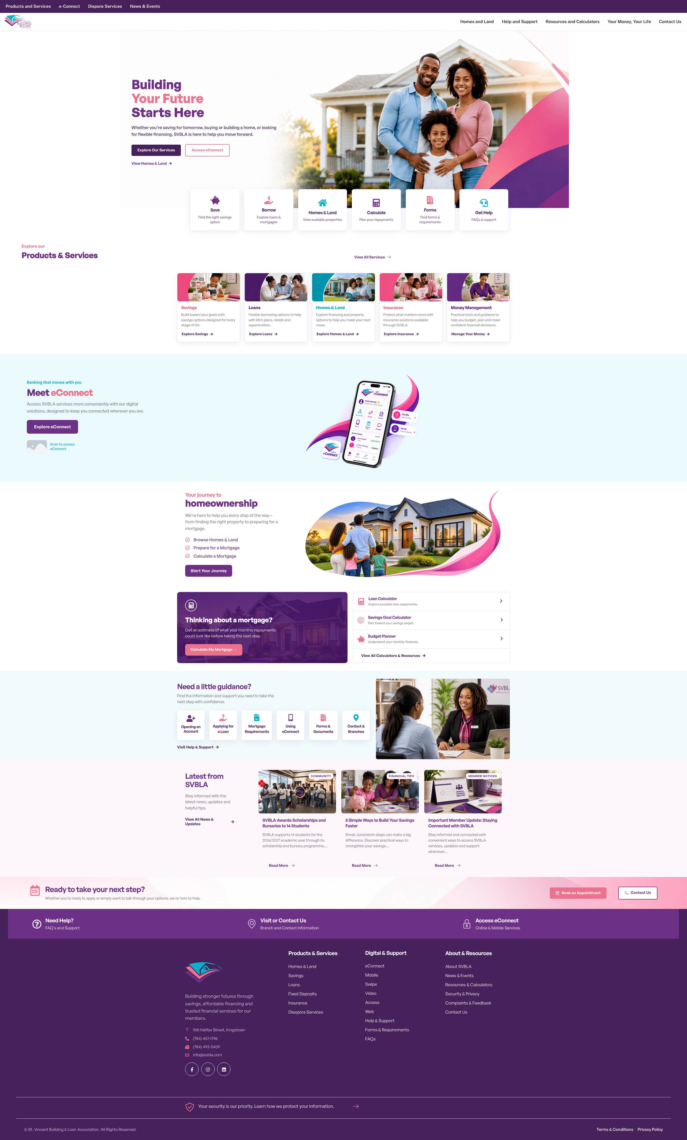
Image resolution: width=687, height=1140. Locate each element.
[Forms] (430, 200)
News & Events (145, 6)
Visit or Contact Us (283, 920)
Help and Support (520, 22)
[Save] (215, 200)
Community (321, 776)
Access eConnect (497, 920)
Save (215, 210)
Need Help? (59, 920)
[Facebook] (192, 1069)
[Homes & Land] (323, 203)
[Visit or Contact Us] (251, 924)
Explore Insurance (399, 334)
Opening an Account (190, 729)
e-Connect (69, 6)
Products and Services (28, 6)
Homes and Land (477, 22)
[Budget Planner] (360, 639)
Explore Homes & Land (335, 334)
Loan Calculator (382, 598)
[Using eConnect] (290, 717)
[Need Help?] (36, 924)
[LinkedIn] (224, 1069)
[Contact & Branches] (356, 717)
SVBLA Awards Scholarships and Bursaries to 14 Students (294, 822)
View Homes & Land (149, 163)
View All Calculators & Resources (390, 655)
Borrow (269, 210)
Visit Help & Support (195, 747)
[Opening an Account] (190, 718)
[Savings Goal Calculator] (360, 620)
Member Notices (482, 776)
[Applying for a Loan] (223, 717)
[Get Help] (484, 203)
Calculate (376, 212)
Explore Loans (260, 334)
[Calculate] (376, 203)
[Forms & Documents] (323, 717)
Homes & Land (323, 212)
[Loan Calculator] (361, 601)
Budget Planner (382, 636)
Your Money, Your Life (629, 22)
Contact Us (670, 22)
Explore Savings (195, 334)
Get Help (483, 212)
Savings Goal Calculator (389, 617)
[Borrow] (269, 200)
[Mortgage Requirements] (256, 717)
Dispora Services (105, 6)
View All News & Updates (199, 821)
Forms (430, 210)
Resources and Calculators (573, 22)
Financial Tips (401, 776)
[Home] (17, 21)
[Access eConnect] (467, 924)
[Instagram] (208, 1069)
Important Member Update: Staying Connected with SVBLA (462, 822)
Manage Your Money (468, 334)
